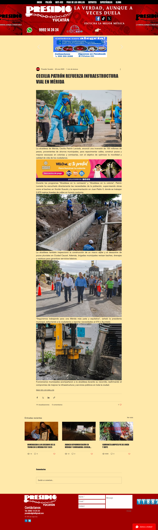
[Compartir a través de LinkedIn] (48, 397)
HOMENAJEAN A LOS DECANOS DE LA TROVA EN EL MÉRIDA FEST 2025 (41, 445)
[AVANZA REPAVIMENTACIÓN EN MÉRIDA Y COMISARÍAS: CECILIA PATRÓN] (79, 431)
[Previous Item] (38, 47)
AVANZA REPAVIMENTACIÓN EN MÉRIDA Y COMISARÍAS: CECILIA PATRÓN (77, 445)
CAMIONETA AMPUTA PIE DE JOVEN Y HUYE (115, 445)
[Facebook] (98, 18)
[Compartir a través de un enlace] (54, 397)
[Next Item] (121, 47)
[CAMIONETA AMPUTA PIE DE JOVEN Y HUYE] (116, 431)
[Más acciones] (120, 69)
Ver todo (130, 417)
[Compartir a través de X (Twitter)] (43, 397)
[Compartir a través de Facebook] (37, 397)
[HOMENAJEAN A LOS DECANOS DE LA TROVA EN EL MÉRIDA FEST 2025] (41, 431)
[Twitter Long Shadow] (29, 520)
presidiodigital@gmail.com (34, 513)
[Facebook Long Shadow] (26, 520)
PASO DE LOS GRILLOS (45, 390)
